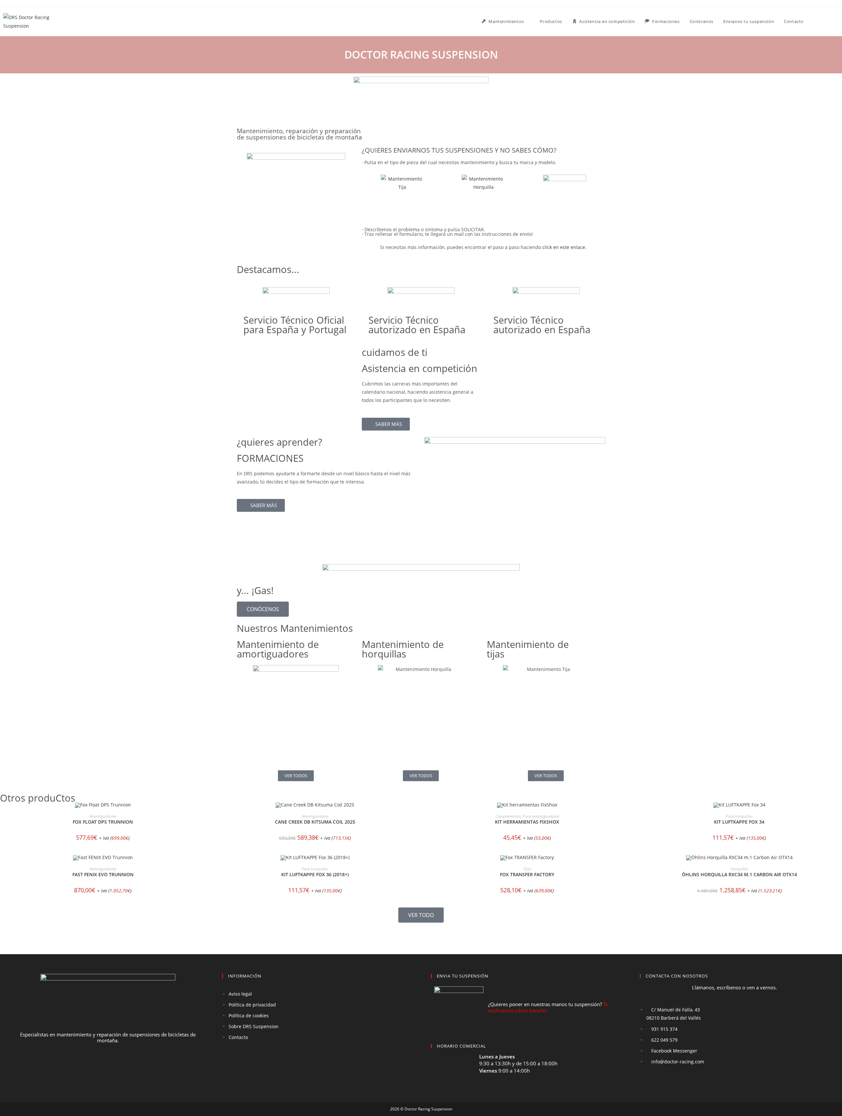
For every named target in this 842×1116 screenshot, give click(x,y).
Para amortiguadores (541, 816)
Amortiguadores (102, 816)
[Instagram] (120, 1065)
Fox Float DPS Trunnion (103, 822)
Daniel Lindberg (437, 935)
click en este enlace (563, 247)
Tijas (527, 869)
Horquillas (739, 869)
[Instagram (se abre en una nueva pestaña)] (837, 21)
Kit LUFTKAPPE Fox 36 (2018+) (315, 874)
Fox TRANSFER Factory (527, 874)
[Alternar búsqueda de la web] (815, 21)
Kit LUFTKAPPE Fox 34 (739, 822)
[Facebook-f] (95, 1065)
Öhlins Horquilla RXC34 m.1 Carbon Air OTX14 (739, 874)
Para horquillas (739, 816)
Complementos (508, 816)
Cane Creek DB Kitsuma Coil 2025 (315, 822)
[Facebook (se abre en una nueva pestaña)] (828, 21)
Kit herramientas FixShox (527, 822)
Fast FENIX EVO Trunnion (103, 874)
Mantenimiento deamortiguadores (278, 649)
